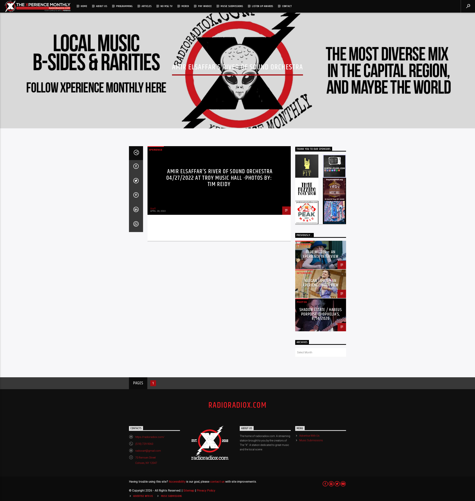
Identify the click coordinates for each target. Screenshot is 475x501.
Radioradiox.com (237, 405)
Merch (185, 6)
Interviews (304, 244)
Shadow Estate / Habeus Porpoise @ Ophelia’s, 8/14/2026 (320, 314)
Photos (302, 302)
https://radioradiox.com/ (149, 437)
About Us (101, 6)
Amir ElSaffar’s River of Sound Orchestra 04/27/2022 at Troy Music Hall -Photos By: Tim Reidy (219, 178)
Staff (153, 208)
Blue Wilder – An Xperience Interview (321, 254)
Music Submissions (232, 6)
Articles (146, 6)
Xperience (155, 149)
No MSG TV (166, 6)
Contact (287, 6)
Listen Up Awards (262, 6)
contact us (217, 481)
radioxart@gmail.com (148, 450)
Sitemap (188, 490)
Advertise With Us (309, 435)
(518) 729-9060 (144, 443)
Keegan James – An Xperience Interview (321, 283)
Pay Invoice (205, 6)
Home (84, 6)
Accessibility (177, 481)
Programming (124, 6)
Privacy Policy (206, 490)
